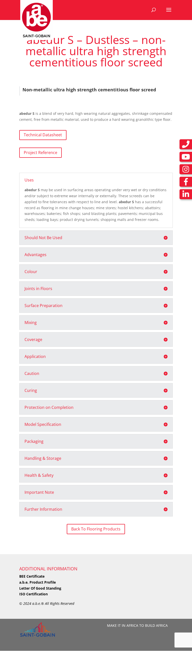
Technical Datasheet (43, 135)
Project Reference (40, 152)
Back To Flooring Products (95, 529)
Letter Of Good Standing (40, 588)
